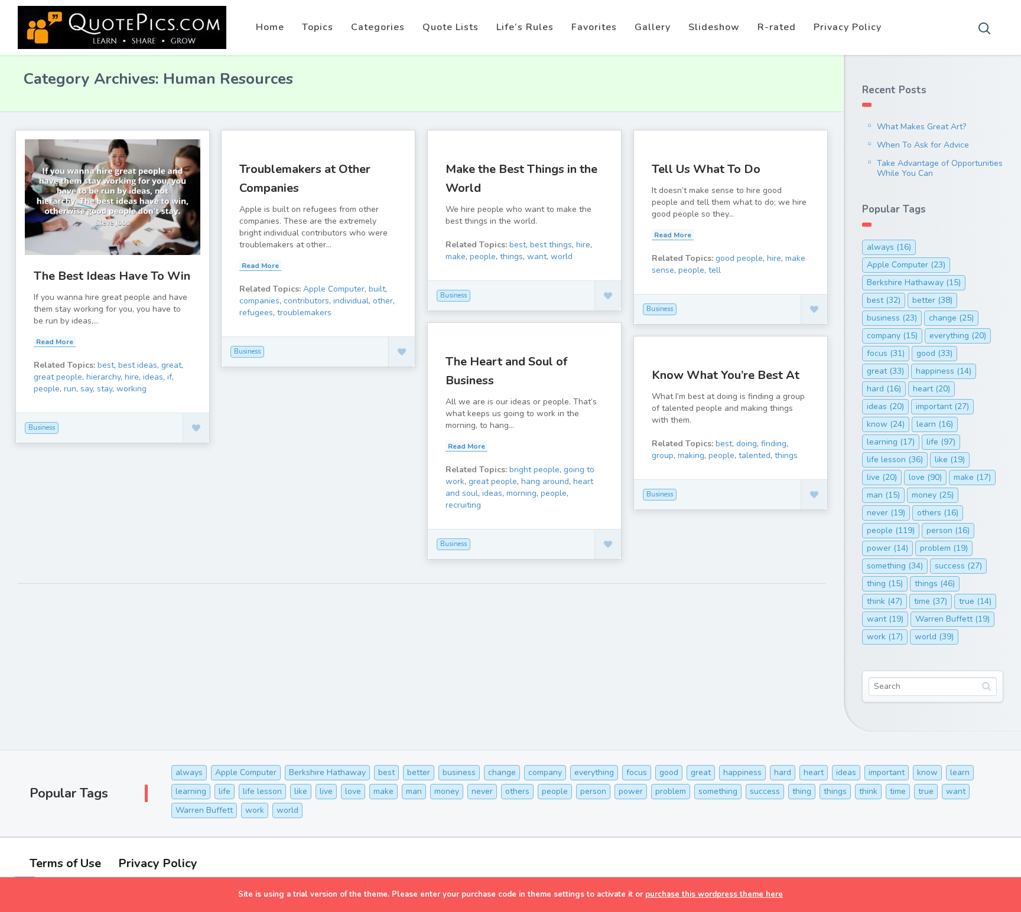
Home (270, 27)
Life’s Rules (525, 27)
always (889, 247)
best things (551, 244)
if (169, 377)
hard (884, 388)
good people (739, 258)
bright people (534, 469)
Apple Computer (334, 289)
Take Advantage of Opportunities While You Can (940, 168)
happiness (943, 371)
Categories (378, 27)
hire (132, 377)
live (882, 477)
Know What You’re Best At (725, 375)
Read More (54, 342)
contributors (306, 300)
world (562, 256)
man (883, 495)
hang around (545, 481)
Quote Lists (450, 27)
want (537, 256)
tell (714, 270)
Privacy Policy (848, 27)
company (892, 335)
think (884, 601)
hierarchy (103, 377)
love (925, 477)
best (105, 365)
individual (351, 300)
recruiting (463, 505)
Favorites (594, 27)
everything (957, 335)
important (942, 406)
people (47, 388)
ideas (153, 377)
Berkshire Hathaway (914, 282)
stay (104, 388)
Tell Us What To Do (706, 169)
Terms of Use (65, 863)
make (456, 256)
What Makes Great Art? (921, 126)
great (171, 365)
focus (886, 353)
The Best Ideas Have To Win (112, 276)
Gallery (653, 27)
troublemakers (304, 312)
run (70, 388)
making (691, 455)
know (886, 424)
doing (746, 443)
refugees (256, 312)
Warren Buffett (952, 619)
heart (931, 388)
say (86, 388)
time (930, 601)
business (892, 317)
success (958, 565)
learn (934, 424)
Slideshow (714, 27)
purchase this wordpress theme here (714, 894)
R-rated (776, 27)
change (951, 317)
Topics (317, 27)
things (511, 256)
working (131, 388)
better (932, 300)
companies (259, 300)
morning (521, 493)
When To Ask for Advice (923, 145)
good (934, 353)
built (377, 289)
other (383, 300)
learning (891, 441)
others (937, 512)
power (887, 548)
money (933, 495)
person (948, 530)
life (940, 441)
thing (885, 583)
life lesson (895, 459)
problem (944, 548)
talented (754, 455)
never (886, 512)
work (885, 636)
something (895, 565)
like (950, 459)
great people (58, 377)
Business (41, 427)
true (975, 601)
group (663, 455)
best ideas (137, 365)
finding (773, 443)
